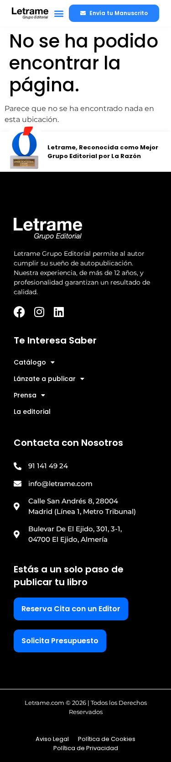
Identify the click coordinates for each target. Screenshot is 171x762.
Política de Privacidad (85, 748)
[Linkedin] (58, 312)
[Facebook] (19, 312)
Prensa (25, 395)
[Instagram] (39, 312)
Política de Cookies (106, 739)
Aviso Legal (52, 739)
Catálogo (30, 362)
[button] (59, 13)
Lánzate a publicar (45, 378)
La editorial (32, 411)
